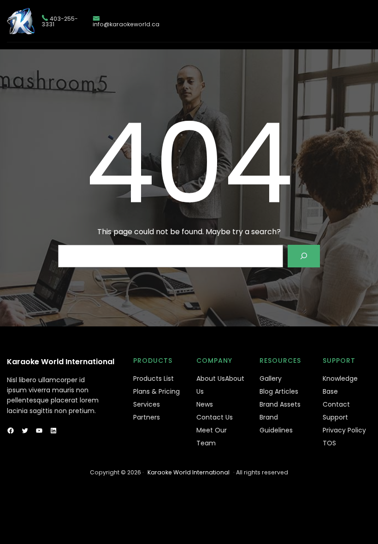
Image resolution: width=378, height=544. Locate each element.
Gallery (271, 378)
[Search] (304, 256)
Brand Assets (280, 404)
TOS (329, 443)
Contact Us (214, 417)
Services (146, 404)
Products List (153, 378)
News (204, 404)
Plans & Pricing (156, 391)
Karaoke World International (60, 361)
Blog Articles (279, 391)
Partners (146, 417)
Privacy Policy (344, 430)
